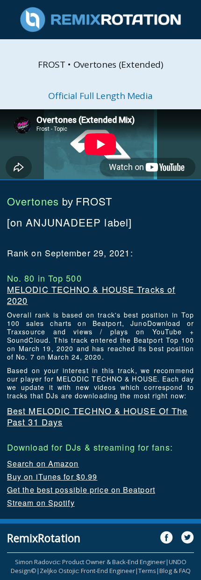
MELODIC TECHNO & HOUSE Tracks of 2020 (91, 294)
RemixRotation (43, 537)
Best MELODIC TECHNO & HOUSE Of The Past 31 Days (97, 416)
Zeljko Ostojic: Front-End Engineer (87, 570)
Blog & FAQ (175, 570)
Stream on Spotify (41, 502)
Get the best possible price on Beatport (81, 489)
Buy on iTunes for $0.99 (52, 476)
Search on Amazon (43, 463)
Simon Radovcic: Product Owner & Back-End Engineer (90, 562)
